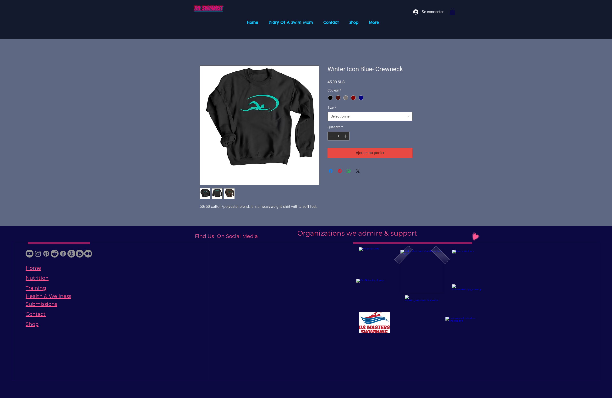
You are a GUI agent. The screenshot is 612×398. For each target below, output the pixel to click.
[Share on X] (358, 171)
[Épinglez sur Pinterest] (340, 171)
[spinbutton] (338, 136)
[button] (452, 11)
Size (332, 107)
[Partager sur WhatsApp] (349, 171)
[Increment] (346, 136)
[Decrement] (331, 136)
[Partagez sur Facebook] (330, 171)
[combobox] (370, 116)
